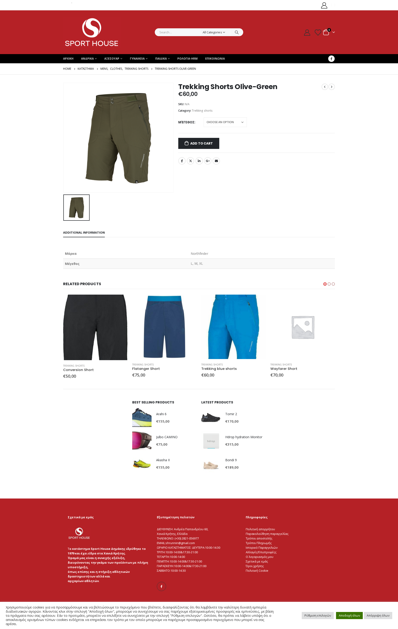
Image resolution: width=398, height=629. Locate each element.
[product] (95, 327)
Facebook (182, 161)
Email (216, 161)
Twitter (190, 161)
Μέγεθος (186, 122)
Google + (207, 161)
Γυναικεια (137, 59)
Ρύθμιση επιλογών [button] (317, 615)
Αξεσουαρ (111, 59)
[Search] (236, 32)
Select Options (120, 302)
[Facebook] (331, 58)
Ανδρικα (87, 59)
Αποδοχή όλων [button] (349, 615)
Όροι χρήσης (255, 566)
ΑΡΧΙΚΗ (68, 59)
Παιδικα (161, 59)
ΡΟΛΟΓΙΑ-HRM (187, 59)
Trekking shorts (202, 111)
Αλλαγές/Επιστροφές (260, 552)
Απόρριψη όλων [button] (378, 615)
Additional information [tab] (84, 232)
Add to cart (201, 143)
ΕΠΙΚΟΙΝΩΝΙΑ (215, 59)
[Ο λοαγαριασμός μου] (324, 5)
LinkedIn (199, 161)
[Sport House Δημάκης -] (92, 32)
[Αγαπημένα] (318, 32)
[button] (325, 284)
